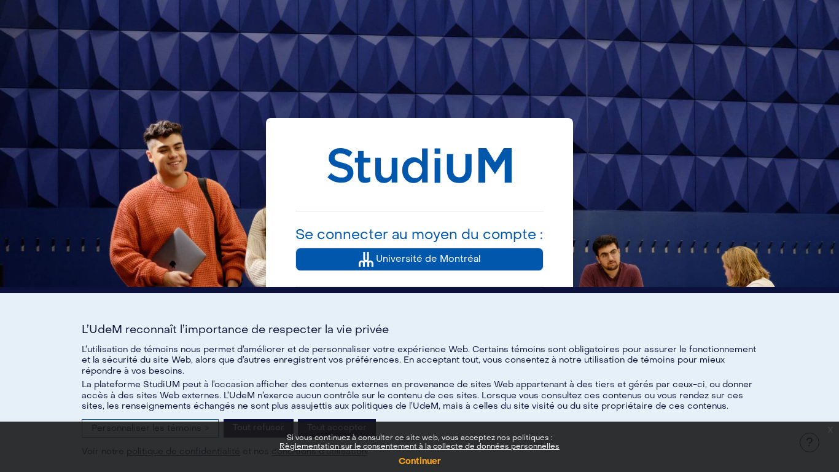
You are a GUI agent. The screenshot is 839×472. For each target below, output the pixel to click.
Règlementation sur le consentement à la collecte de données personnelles (419, 446)
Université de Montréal (427, 259)
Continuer (420, 461)
